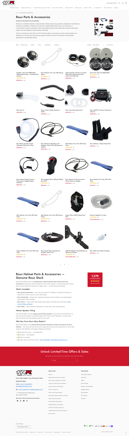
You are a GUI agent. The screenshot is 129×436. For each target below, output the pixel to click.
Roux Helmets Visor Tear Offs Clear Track (100, 180)
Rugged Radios (85, 389)
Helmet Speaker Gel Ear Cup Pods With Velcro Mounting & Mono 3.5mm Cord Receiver (76, 74)
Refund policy (33, 432)
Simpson (83, 398)
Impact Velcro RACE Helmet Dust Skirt (75, 216)
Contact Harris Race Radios (56, 386)
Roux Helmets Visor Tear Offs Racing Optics (52, 73)
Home (17, 12)
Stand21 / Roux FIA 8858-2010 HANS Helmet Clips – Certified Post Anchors (27, 74)
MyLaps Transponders (87, 386)
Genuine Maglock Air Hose (98, 215)
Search (50, 374)
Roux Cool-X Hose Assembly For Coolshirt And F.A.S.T (50, 251)
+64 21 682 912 (24, 389)
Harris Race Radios (86, 374)
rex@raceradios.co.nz (36, 389)
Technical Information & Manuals (57, 383)
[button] (15, 7)
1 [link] (60, 264)
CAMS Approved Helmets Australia (58, 410)
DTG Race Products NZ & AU (56, 407)
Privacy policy (40, 432)
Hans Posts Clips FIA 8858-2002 (100, 73)
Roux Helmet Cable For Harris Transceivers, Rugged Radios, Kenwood (26, 181)
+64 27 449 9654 (44, 340)
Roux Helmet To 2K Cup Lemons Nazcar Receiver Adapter (75, 180)
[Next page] (68, 264)
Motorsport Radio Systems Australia (58, 395)
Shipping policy (57, 432)
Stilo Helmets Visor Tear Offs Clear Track (27, 216)
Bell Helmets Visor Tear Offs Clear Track (76, 144)
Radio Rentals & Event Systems (57, 377)
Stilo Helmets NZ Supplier (55, 401)
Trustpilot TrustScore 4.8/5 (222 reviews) (27, 20)
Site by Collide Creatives (107, 431)
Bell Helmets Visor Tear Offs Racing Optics (51, 216)
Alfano (83, 380)
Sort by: (89, 45)
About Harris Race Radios (55, 392)
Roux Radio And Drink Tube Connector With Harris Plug (25, 144)
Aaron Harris (52, 413)
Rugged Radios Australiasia (56, 404)
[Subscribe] (76, 360)
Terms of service (48, 432)
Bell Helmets (84, 392)
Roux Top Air (20, 110)
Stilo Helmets (84, 383)
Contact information (66, 432)
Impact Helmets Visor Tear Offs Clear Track (28, 251)
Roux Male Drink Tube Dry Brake (100, 251)
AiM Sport (83, 377)
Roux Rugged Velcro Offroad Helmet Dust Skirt (52, 180)
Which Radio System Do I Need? (57, 380)
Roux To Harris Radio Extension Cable (50, 111)
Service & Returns (53, 389)
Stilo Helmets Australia (55, 398)
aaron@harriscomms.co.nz (59, 340)
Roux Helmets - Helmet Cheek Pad (100, 144)
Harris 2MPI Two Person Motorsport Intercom (100, 111)
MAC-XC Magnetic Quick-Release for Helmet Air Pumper (76, 251)
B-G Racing (84, 395)
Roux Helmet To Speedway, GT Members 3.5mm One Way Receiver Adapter (52, 145)
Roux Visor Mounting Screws (74, 110)
